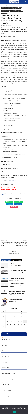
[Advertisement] (14, 223)
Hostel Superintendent (5, 10)
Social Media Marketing (14, 11)
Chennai (20, 7)
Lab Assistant (18, 10)
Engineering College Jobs (6, 8)
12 (10, 319)
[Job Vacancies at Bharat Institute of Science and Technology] (4, 272)
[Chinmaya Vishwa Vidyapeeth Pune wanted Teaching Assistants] (4, 285)
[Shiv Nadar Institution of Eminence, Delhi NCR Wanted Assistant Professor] (4, 279)
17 (3, 321)
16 (24, 319)
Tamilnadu (16, 7)
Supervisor (20, 11)
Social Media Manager (5, 11)
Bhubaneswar (4, 273)
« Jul (2, 328)
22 (21, 321)
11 (7, 319)
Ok (14, 412)
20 (14, 321)
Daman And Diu (4, 293)
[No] (26, 409)
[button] (2, 2)
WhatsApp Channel (18, 201)
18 (7, 321)
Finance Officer (18, 8)
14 (18, 319)
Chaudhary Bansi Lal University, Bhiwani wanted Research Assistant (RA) (17, 299)
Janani (4, 25)
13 (14, 319)
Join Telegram (9, 204)
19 (10, 321)
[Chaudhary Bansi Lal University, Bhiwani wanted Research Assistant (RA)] (4, 301)
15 (21, 319)
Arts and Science (4, 281)
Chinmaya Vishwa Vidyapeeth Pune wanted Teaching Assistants (16, 285)
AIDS (2, 267)
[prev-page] (2, 305)
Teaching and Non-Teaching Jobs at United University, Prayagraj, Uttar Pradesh (20, 244)
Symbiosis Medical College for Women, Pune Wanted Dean (7, 244)
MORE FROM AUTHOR (16, 260)
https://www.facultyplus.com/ (14, 253)
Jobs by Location (4, 13)
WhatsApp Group (9, 201)
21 (18, 321)
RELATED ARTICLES (6, 260)
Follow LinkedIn (18, 204)
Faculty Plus (13, 8)
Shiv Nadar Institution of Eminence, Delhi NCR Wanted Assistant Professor (16, 278)
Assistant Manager (10, 7)
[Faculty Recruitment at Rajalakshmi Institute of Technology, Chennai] (4, 265)
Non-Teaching (4, 5)
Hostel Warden (12, 10)
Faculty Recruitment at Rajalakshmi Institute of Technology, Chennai (15, 265)
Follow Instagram (14, 206)
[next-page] (4, 305)
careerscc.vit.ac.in (11, 180)
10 (3, 319)
